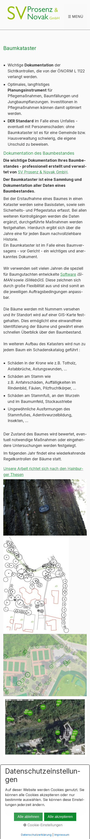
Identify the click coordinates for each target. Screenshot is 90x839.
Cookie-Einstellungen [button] (44, 825)
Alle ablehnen (28, 817)
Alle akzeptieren (60, 817)
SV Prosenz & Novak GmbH (43, 172)
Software (68, 274)
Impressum (61, 834)
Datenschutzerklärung (36, 834)
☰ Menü (75, 16)
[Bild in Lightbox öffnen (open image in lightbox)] (45, 507)
